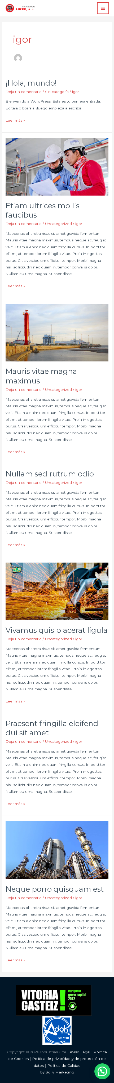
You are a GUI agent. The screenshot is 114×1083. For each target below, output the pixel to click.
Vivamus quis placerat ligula (57, 630)
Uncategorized (58, 224)
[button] (102, 1071)
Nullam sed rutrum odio (50, 474)
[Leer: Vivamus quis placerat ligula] (57, 591)
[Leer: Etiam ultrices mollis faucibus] (57, 166)
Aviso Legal (80, 1052)
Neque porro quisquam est (55, 889)
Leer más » (15, 119)
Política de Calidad (64, 1065)
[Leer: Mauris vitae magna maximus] (57, 332)
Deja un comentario (24, 92)
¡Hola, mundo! (31, 83)
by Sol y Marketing (57, 1072)
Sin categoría (57, 92)
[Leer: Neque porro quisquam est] (57, 850)
